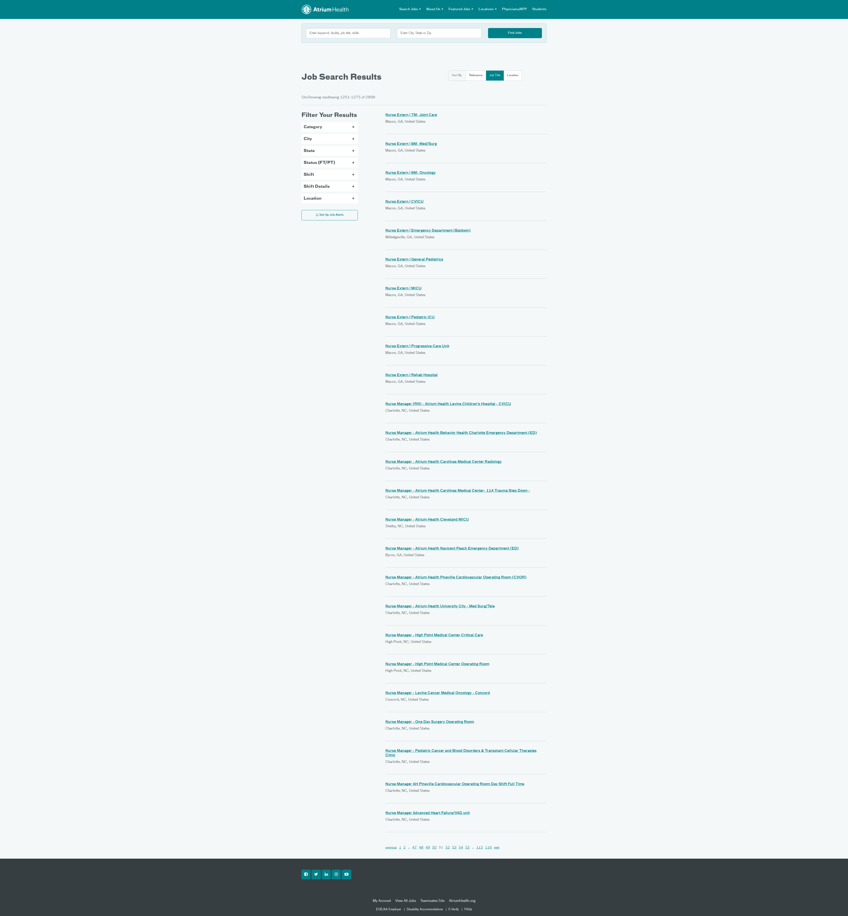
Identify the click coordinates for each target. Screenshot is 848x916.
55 (467, 847)
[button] (305, 874)
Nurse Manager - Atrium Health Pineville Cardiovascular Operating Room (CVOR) (455, 577)
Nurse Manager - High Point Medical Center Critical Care (434, 635)
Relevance (476, 75)
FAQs (468, 909)
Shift (309, 175)
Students (539, 9)
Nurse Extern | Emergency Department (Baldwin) (428, 231)
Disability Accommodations (425, 909)
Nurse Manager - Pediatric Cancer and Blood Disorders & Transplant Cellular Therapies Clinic (461, 753)
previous (391, 847)
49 (428, 847)
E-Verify (454, 909)
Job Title (494, 75)
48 (421, 847)
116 (488, 847)
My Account (382, 901)
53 (454, 847)
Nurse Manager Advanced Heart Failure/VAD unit (427, 813)
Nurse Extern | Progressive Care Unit (417, 346)
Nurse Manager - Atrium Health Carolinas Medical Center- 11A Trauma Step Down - (457, 491)
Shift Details (317, 187)
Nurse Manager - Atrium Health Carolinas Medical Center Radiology (443, 462)
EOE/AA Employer (388, 909)
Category (313, 127)
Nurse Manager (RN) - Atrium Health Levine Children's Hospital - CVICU (448, 404)
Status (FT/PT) (319, 163)
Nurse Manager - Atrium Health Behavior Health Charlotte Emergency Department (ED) (461, 433)
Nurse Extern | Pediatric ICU (410, 317)
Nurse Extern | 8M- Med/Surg (411, 144)
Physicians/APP (514, 9)
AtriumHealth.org (462, 901)
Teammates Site (432, 901)
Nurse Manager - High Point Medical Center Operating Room (437, 664)
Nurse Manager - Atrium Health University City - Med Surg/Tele (440, 606)
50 (434, 847)
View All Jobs (405, 901)
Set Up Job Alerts (331, 215)
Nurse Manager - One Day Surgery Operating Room (429, 722)
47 (414, 847)
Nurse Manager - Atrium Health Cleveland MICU (427, 520)
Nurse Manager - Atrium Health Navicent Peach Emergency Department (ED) (452, 548)
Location (512, 75)
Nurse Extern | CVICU (404, 202)
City (308, 139)
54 (461, 847)
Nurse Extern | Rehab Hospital (411, 375)
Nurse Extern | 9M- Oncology (410, 173)
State (309, 151)
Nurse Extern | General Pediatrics (414, 259)
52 (447, 847)
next (496, 847)
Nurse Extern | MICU (403, 288)
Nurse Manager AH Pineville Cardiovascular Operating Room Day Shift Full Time (454, 784)
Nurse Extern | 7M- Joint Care (411, 115)
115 (479, 847)
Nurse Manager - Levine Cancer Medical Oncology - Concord (437, 693)
